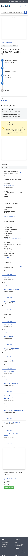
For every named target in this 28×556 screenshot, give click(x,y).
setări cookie (4, 546)
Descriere (4, 164)
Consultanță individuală (20, 553)
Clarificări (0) (5, 167)
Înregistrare (11, 1)
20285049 (6, 257)
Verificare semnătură (9, 487)
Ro (24, 1)
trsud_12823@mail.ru (9, 216)
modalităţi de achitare (19, 551)
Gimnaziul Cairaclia (9, 185)
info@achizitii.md (18, 545)
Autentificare (18, 1)
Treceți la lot (9, 274)
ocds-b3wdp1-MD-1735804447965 (12, 239)
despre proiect (5, 542)
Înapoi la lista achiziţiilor (7, 42)
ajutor (16, 542)
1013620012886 (8, 189)
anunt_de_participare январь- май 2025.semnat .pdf (12, 479)
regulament (4, 544)
